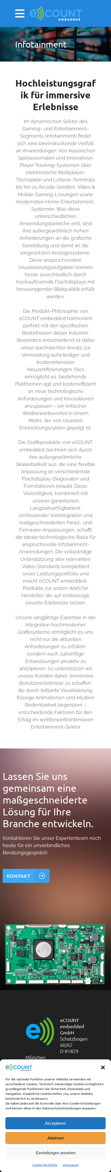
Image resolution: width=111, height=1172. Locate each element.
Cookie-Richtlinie (44, 1165)
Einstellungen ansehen (55, 1153)
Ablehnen (55, 1138)
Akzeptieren (55, 1123)
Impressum (71, 1165)
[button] (103, 1067)
